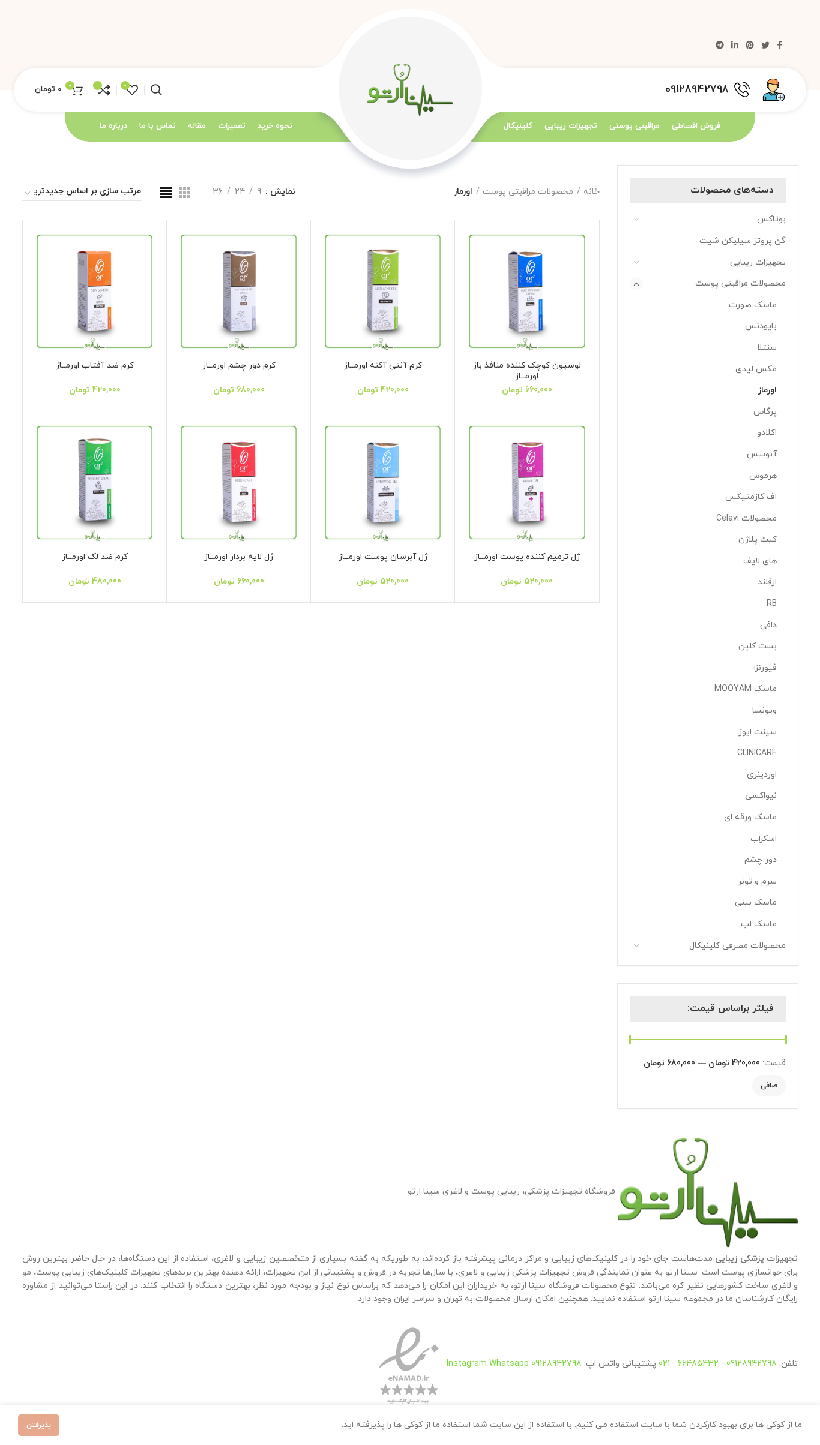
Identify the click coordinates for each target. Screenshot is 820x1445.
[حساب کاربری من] (773, 90)
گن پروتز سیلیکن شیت (742, 241)
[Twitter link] (765, 45)
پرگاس (765, 411)
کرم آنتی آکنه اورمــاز (383, 365)
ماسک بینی (756, 902)
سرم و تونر (757, 881)
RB (772, 603)
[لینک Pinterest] (750, 45)
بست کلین (757, 646)
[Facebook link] (779, 45)
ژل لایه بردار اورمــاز (238, 557)
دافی (768, 625)
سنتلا (767, 347)
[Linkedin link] (735, 45)
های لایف (760, 561)
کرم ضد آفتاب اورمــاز (95, 365)
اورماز (767, 390)
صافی (769, 1085)
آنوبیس (762, 454)
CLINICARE (757, 753)
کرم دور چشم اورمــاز (239, 365)
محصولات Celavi (746, 518)
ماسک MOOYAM (745, 689)
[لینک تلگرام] (720, 45)
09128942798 (751, 1363)
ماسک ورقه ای (750, 817)
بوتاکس (771, 219)
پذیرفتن (38, 1425)
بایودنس (761, 326)
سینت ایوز (757, 732)
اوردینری (762, 774)
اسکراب (763, 839)
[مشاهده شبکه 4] (166, 192)
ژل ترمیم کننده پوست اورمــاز (527, 557)
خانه (591, 191)
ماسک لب (759, 924)
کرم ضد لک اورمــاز (95, 557)
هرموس (763, 476)
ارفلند (767, 582)
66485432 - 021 (689, 1363)
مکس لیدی (756, 369)
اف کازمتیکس (751, 497)
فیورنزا (765, 668)
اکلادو (767, 432)
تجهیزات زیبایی (758, 262)
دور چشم (760, 860)
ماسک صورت (753, 305)
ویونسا (764, 710)
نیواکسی (761, 795)
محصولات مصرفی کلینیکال (737, 945)
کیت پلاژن (757, 539)
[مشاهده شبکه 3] (184, 192)
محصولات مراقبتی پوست (740, 283)
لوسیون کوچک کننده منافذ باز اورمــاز (527, 371)
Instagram (468, 1363)
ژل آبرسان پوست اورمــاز (383, 557)
